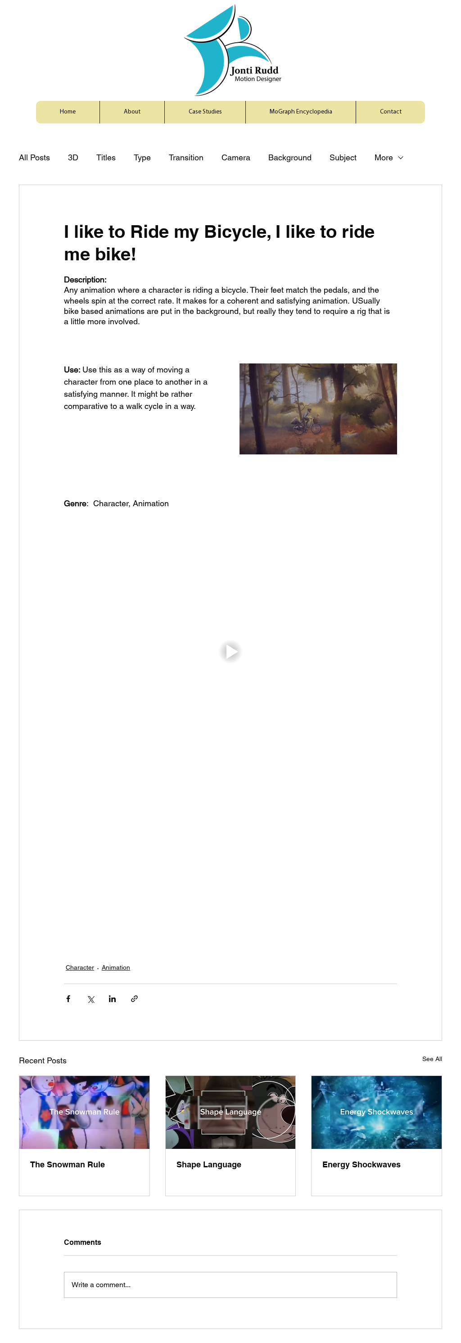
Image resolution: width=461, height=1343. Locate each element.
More (384, 157)
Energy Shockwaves (361, 1164)
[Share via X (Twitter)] (90, 998)
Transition (186, 157)
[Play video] (230, 651)
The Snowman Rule (67, 1164)
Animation (116, 967)
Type (142, 157)
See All (432, 1058)
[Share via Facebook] (68, 998)
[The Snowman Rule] (84, 1112)
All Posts (34, 157)
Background (290, 157)
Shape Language (208, 1164)
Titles (106, 157)
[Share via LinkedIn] (112, 998)
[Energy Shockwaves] (377, 1112)
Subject (343, 157)
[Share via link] (134, 998)
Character (80, 967)
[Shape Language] (231, 1112)
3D (73, 157)
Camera (235, 157)
